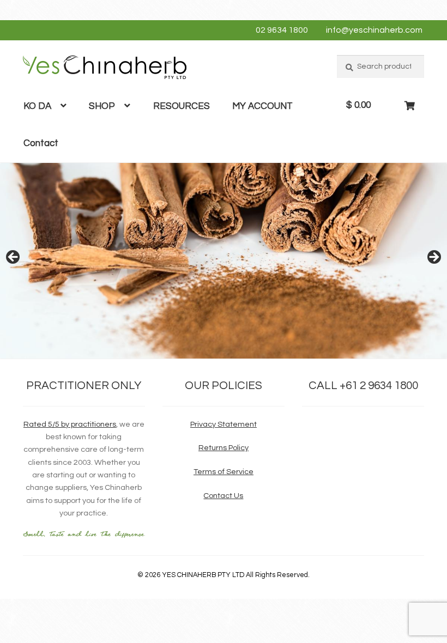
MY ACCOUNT (262, 106)
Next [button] (433, 258)
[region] (223, 261)
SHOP (102, 106)
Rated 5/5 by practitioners (69, 424)
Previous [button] (13, 258)
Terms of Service (223, 472)
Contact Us (223, 496)
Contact (40, 143)
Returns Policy (223, 448)
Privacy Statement (223, 424)
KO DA (37, 106)
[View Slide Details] (223, 261)
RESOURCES (181, 106)
